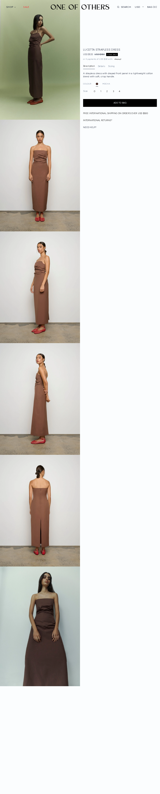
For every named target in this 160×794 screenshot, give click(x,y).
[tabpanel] (120, 75)
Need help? (89, 127)
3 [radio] (113, 91)
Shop (9, 7)
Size (85, 91)
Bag (152, 7)
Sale (26, 7)
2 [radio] (107, 91)
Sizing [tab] (111, 66)
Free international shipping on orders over (115, 113)
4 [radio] (119, 91)
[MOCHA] (97, 84)
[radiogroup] (120, 91)
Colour (87, 84)
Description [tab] (89, 66)
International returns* (97, 120)
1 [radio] (100, 91)
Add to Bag (120, 103)
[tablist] (99, 66)
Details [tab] (101, 66)
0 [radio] (94, 91)
